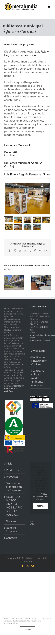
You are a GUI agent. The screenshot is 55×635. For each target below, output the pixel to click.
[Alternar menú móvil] (49, 7)
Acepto (40, 506)
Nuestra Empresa (11, 529)
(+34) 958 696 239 (39, 328)
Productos (12, 470)
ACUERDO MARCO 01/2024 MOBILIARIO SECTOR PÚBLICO (14, 505)
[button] (6, 282)
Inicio (9, 463)
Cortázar (9, 155)
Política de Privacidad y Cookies (39, 360)
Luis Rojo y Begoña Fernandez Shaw (26, 53)
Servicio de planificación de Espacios (14, 486)
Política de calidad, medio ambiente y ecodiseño (38, 378)
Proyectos (12, 476)
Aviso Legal (38, 351)
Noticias (11, 521)
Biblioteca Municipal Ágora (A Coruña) (23, 164)
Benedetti (10, 152)
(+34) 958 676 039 (39, 323)
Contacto (11, 538)
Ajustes (46, 618)
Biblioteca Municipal (17, 145)
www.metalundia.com (40, 340)
